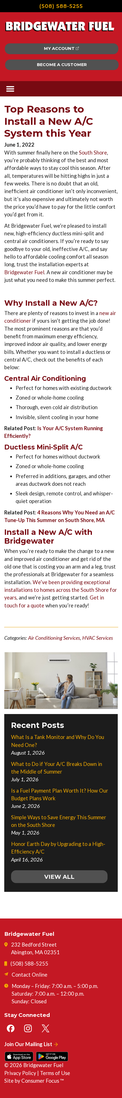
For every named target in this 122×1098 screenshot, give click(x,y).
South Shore (93, 152)
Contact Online (29, 975)
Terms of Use (55, 1073)
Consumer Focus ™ (42, 1081)
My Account (59, 48)
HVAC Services (97, 638)
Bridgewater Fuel (24, 272)
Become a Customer (62, 64)
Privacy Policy (20, 1073)
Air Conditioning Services (54, 638)
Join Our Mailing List (28, 1044)
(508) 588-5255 (61, 6)
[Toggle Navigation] (10, 89)
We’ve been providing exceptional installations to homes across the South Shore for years (60, 590)
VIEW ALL (59, 876)
